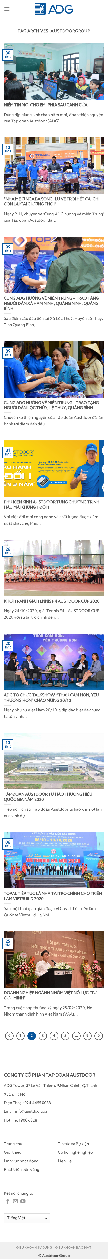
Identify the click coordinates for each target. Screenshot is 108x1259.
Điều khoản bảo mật (73, 1247)
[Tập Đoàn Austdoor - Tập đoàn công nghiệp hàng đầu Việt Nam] (54, 8)
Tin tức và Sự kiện (73, 1144)
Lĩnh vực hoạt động (21, 1161)
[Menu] (7, 9)
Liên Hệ (65, 1161)
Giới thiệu (12, 1152)
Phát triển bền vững (21, 1170)
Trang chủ (13, 1144)
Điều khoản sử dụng (34, 1247)
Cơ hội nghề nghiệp (75, 1152)
